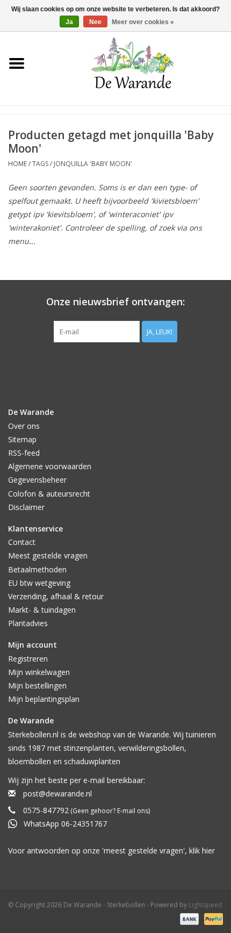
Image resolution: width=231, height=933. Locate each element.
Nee (95, 22)
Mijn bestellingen (37, 685)
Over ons (24, 426)
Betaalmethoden (37, 569)
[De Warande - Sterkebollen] (132, 63)
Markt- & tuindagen (42, 610)
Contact (21, 542)
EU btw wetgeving (39, 583)
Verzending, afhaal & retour (56, 596)
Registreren (28, 659)
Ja (69, 22)
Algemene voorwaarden (49, 466)
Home (17, 163)
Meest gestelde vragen (48, 555)
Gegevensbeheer (37, 480)
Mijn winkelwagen (39, 672)
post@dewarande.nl (57, 793)
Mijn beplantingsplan (44, 699)
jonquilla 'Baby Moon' (93, 163)
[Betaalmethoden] (188, 918)
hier (208, 850)
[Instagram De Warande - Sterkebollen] (125, 364)
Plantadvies (28, 623)
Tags (40, 163)
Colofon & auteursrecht (49, 494)
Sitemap (22, 439)
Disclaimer (26, 507)
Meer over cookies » (143, 22)
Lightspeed (205, 904)
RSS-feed (24, 453)
